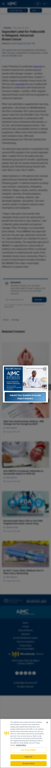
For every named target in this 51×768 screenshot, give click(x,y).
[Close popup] (44, 369)
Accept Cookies (28, 763)
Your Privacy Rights (28, 750)
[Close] (47, 722)
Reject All (28, 757)
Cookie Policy (21, 745)
